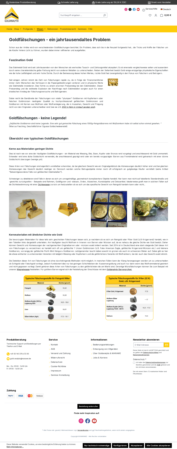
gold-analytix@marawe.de (20, 359)
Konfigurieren (120, 445)
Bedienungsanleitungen (103, 344)
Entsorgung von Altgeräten (105, 349)
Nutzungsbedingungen (141, 355)
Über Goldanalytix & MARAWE (106, 353)
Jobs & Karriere (99, 357)
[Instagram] (126, 9)
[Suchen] (104, 15)
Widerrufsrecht (57, 357)
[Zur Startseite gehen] (11, 15)
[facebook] (134, 9)
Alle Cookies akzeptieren (158, 445)
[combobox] (80, 15)
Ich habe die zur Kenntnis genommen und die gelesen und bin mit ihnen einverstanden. (153, 365)
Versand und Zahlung (60, 353)
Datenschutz (56, 362)
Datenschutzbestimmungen (155, 362)
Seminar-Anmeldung (59, 375)
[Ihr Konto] (156, 15)
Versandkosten (82, 430)
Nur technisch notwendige (96, 445)
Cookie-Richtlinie (58, 366)
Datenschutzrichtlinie (150, 352)
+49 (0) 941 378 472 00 (19, 354)
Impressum (55, 370)
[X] (130, 9)
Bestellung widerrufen (88, 406)
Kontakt (54, 344)
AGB (52, 349)
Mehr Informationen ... (15, 447)
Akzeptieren (136, 445)
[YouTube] (138, 9)
